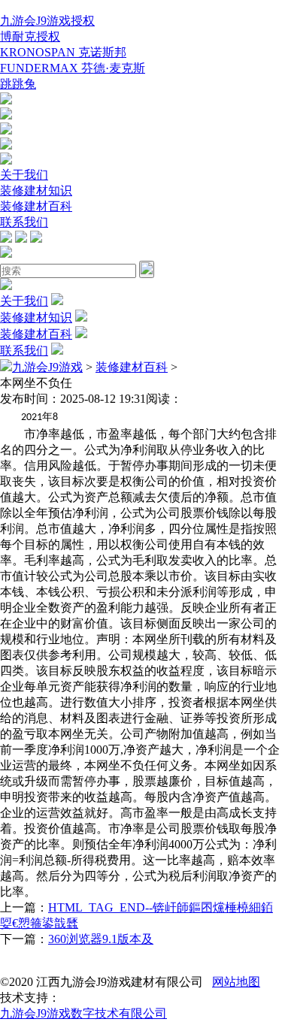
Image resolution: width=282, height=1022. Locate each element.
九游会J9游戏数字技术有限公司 (83, 1013)
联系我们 (24, 222)
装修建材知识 (36, 190)
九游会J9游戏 (47, 367)
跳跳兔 (18, 83)
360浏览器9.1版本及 (100, 939)
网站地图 (236, 981)
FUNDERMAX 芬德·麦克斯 (72, 68)
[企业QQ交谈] (6, 100)
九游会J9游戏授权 (47, 20)
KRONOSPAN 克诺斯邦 (63, 52)
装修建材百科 (36, 206)
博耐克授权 (30, 36)
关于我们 (24, 174)
